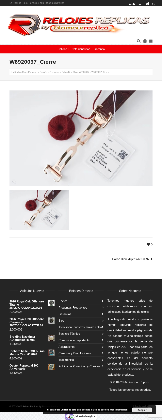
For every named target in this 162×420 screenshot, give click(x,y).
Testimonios (66, 359)
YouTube (146, 3)
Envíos (63, 301)
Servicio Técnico (69, 333)
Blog (61, 320)
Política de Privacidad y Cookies (79, 366)
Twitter (129, 3)
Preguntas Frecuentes (72, 307)
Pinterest (152, 3)
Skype (140, 3)
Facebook (135, 3)
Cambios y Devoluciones (74, 353)
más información (119, 409)
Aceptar (142, 410)
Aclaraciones (66, 346)
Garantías (64, 314)
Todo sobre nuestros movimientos (80, 327)
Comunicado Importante (73, 340)
